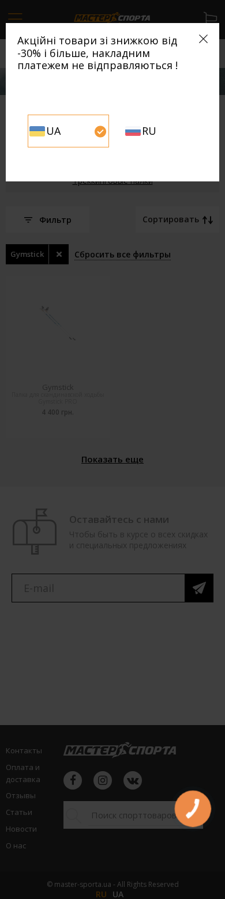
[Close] (203, 39)
